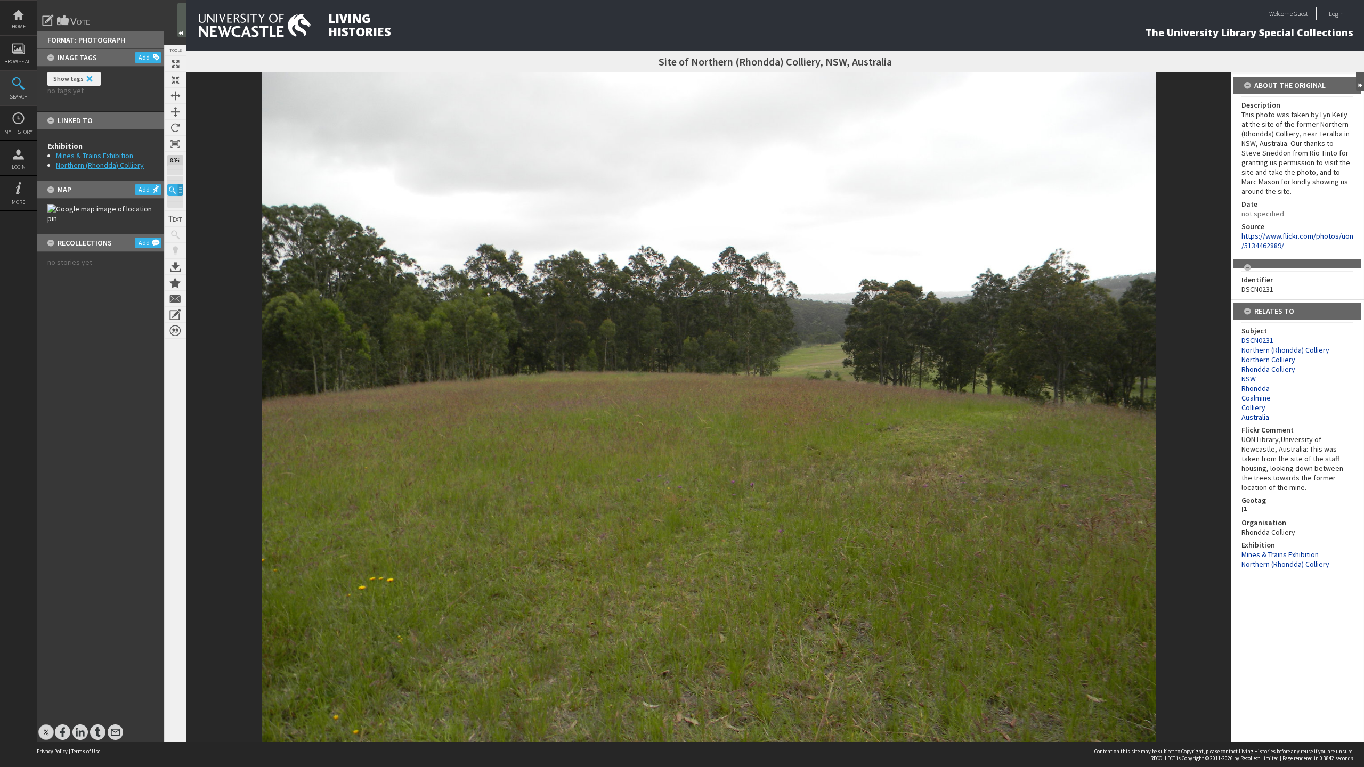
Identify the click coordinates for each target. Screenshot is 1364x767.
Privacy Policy (52, 751)
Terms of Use (85, 751)
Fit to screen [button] (175, 80)
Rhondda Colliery (1268, 369)
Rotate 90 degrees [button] (175, 128)
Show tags (68, 79)
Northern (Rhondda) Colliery (100, 165)
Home (19, 26)
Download (175, 267)
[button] (175, 190)
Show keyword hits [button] (175, 235)
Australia (1255, 417)
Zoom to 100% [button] (175, 144)
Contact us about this (175, 299)
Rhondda (1255, 388)
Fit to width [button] (175, 96)
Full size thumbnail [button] (175, 64)
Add (144, 57)
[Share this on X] (46, 726)
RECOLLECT (1162, 758)
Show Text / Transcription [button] (175, 219)
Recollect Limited (1259, 758)
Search (19, 96)
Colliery (1253, 407)
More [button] (18, 202)
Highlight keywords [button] (175, 251)
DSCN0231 (1257, 340)
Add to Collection (175, 283)
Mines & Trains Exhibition (94, 155)
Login (19, 167)
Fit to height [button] (175, 112)
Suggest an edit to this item (48, 20)
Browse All (18, 61)
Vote (74, 20)
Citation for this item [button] (175, 331)
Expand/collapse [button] (1360, 81)
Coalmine (1256, 398)
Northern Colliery (1268, 359)
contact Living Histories (1248, 751)
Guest (1301, 14)
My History (18, 131)
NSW (1248, 379)
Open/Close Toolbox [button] (181, 20)
